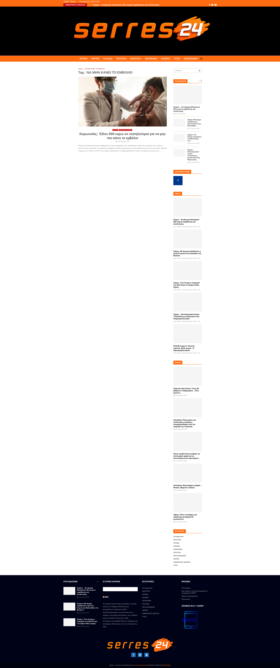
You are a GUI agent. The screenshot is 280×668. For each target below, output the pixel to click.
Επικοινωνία (191, 58)
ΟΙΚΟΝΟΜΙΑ (151, 58)
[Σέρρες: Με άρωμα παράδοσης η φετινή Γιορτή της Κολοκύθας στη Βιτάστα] (179, 123)
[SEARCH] (199, 70)
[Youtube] (140, 655)
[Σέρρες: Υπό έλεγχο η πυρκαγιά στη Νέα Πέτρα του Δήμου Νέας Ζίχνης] (179, 138)
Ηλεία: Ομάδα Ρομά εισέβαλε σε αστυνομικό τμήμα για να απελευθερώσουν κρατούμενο (186, 456)
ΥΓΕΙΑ (177, 58)
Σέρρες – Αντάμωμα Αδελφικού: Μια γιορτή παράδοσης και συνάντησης (186, 109)
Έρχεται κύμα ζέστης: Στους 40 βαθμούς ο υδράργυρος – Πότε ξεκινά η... (186, 391)
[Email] (146, 655)
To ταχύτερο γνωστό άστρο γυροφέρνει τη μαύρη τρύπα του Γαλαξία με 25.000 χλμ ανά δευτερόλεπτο (119, 606)
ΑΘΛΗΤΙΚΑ (135, 58)
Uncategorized (178, 536)
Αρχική (84, 58)
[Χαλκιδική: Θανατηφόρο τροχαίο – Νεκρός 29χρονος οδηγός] (187, 473)
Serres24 (179, 226)
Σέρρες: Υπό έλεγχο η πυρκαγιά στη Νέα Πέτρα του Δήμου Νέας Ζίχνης (186, 285)
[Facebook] (133, 655)
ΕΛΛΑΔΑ (107, 58)
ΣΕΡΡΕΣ (95, 58)
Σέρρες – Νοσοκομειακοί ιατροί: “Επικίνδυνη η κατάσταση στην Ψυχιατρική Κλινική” (186, 316)
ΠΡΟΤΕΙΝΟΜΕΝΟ (179, 556)
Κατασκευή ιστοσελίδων (141, 665)
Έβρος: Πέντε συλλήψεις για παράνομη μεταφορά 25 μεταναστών (185, 517)
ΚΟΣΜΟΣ (165, 58)
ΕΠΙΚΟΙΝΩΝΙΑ (166, 665)
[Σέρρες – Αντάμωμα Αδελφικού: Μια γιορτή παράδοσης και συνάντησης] (187, 94)
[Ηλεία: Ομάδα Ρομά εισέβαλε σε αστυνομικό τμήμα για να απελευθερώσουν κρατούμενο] (187, 441)
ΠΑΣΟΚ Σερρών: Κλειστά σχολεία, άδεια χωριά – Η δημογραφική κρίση (183, 348)
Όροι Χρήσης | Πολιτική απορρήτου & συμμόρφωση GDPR (194, 592)
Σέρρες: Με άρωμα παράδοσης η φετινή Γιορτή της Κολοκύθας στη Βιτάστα (128, 5)
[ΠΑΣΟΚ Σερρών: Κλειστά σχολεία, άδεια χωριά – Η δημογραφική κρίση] (187, 333)
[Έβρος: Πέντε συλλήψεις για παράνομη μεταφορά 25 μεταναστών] (187, 502)
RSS (106, 597)
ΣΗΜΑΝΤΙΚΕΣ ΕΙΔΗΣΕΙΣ (125, 130)
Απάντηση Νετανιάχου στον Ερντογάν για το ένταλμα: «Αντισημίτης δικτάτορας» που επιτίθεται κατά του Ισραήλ (120, 615)
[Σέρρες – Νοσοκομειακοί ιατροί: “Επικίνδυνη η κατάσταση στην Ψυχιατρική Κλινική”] (179, 153)
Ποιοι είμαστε (186, 588)
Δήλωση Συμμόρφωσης (190, 596)
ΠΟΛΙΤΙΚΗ (121, 58)
